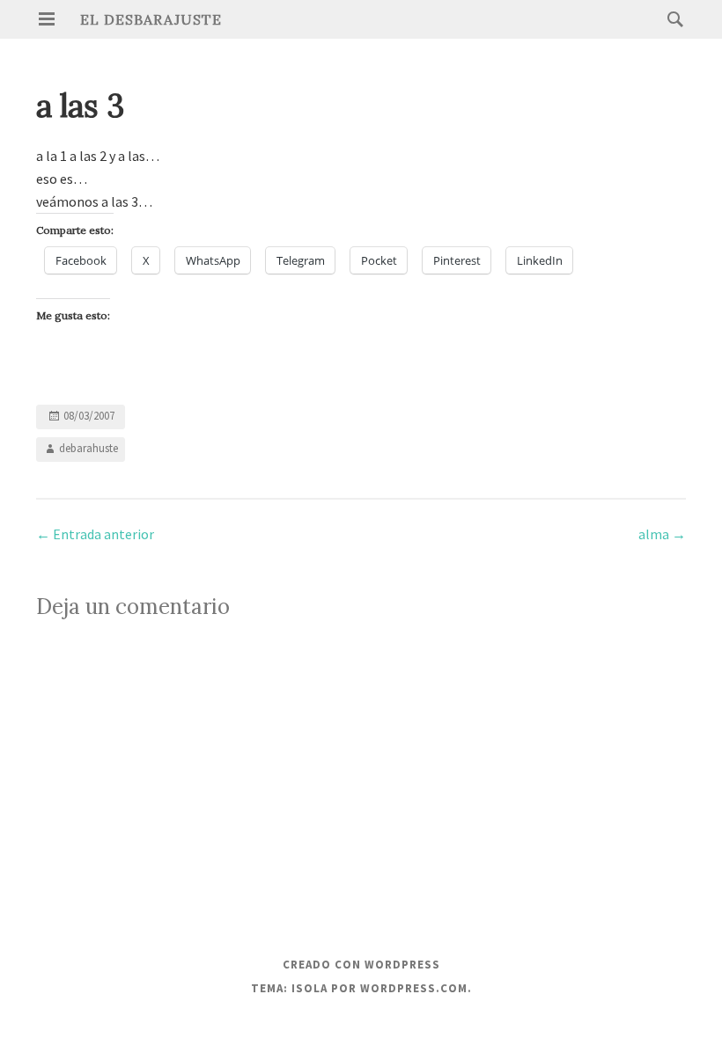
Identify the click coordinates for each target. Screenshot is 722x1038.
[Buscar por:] (671, 18)
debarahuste (88, 448)
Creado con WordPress (361, 964)
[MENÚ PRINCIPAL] (46, 19)
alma (662, 534)
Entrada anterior (95, 534)
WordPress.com (414, 988)
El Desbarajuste (151, 19)
